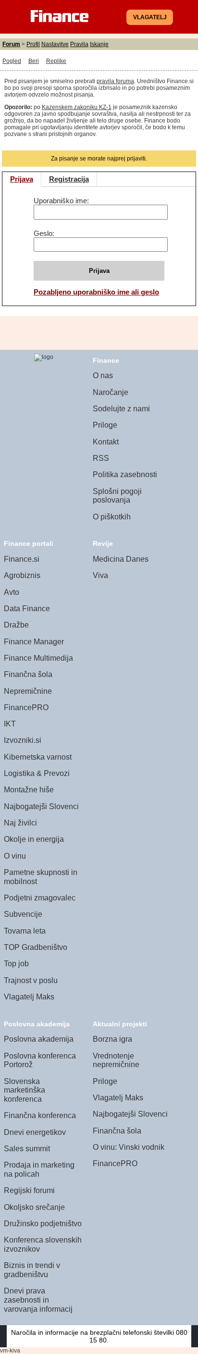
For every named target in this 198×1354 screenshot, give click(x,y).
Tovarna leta (25, 931)
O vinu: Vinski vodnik (128, 1147)
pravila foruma (115, 81)
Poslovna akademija (39, 1039)
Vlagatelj (150, 17)
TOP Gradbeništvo (35, 947)
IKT (10, 724)
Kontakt (106, 442)
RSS (101, 458)
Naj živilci (20, 823)
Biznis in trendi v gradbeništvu (32, 1270)
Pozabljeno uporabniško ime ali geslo (96, 292)
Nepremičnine (28, 691)
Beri (33, 61)
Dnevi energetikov (35, 1132)
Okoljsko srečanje (34, 1207)
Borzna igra (112, 1039)
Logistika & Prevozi (37, 773)
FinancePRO (26, 707)
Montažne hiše (29, 790)
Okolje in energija (34, 839)
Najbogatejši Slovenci (41, 806)
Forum (11, 44)
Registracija (69, 179)
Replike (56, 61)
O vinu (15, 856)
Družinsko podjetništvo (43, 1223)
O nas (103, 375)
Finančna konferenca (40, 1115)
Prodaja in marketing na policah (39, 1169)
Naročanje (110, 392)
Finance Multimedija (38, 658)
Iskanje (99, 44)
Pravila (79, 44)
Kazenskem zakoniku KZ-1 (76, 107)
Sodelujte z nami (121, 409)
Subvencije (23, 914)
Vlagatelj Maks (29, 997)
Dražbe (16, 625)
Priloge (105, 425)
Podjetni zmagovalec (39, 898)
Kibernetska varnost (38, 757)
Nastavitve (55, 44)
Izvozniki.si (22, 740)
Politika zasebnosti (125, 474)
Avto (11, 592)
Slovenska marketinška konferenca (24, 1090)
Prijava (21, 179)
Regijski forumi (29, 1190)
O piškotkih (112, 517)
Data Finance (27, 608)
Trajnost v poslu (31, 980)
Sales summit (27, 1149)
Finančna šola (28, 674)
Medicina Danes (120, 559)
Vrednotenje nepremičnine (116, 1060)
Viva (100, 575)
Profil (33, 44)
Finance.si (21, 559)
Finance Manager (34, 642)
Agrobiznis (22, 575)
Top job (16, 964)
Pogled (11, 61)
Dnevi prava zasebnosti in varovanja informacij (38, 1300)
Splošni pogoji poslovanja (117, 496)
